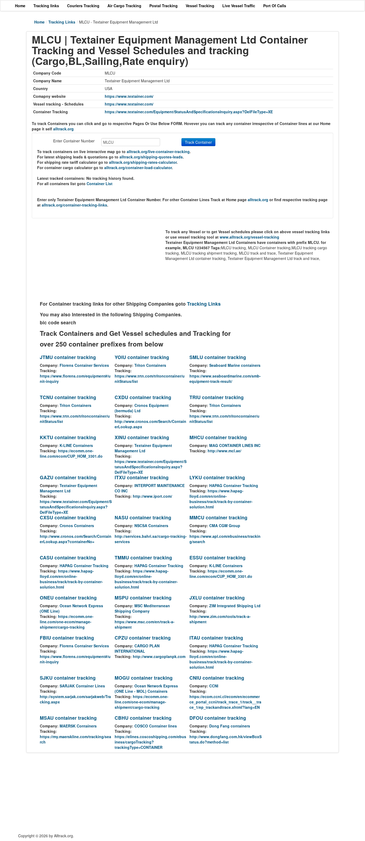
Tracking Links (61, 22)
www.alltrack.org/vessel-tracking (249, 237)
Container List (99, 183)
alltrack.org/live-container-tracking (158, 151)
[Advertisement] (102, 261)
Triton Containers (150, 365)
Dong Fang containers (229, 726)
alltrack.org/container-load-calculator (138, 167)
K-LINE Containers (76, 445)
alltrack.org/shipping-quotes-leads (151, 156)
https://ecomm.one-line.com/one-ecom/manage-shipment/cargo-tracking (67, 622)
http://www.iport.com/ (152, 496)
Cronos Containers (77, 525)
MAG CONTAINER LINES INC (235, 445)
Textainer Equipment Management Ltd (143, 448)
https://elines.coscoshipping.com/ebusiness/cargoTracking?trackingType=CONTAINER (150, 742)
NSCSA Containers (151, 525)
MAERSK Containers (78, 726)
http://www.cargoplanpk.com (159, 656)
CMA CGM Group (224, 525)
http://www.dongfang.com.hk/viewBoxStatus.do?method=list (225, 739)
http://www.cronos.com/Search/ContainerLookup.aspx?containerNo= (75, 539)
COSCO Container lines (155, 726)
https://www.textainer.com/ (129, 96)
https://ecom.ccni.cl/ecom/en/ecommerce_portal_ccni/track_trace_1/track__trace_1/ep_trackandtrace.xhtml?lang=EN (225, 702)
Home (39, 22)
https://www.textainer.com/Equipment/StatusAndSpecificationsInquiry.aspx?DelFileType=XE (189, 111)
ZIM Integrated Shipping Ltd (235, 605)
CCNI (213, 685)
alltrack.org (63, 128)
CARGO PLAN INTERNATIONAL (137, 648)
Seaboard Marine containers (235, 365)
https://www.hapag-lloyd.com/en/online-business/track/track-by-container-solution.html (221, 498)
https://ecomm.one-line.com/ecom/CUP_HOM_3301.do (71, 453)
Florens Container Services (84, 365)
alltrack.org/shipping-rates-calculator (143, 162)
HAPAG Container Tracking (233, 485)
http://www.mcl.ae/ (224, 450)
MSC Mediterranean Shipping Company (142, 608)
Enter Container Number (74, 140)
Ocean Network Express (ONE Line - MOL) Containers (146, 688)
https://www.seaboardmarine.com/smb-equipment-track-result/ (225, 378)
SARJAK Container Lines (82, 685)
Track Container (198, 142)
